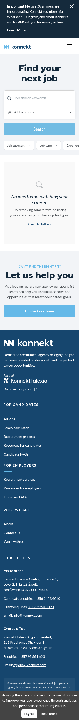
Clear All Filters (39, 224)
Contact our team (39, 311)
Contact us (12, 533)
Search (39, 129)
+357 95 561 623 (32, 656)
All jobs (9, 419)
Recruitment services (19, 479)
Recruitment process (19, 436)
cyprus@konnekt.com (29, 665)
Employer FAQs (15, 497)
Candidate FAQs (16, 454)
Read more (49, 713)
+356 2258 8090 (41, 607)
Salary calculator (16, 428)
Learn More (16, 30)
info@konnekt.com (27, 615)
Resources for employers (22, 488)
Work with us (14, 541)
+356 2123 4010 (47, 598)
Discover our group (18, 389)
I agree (29, 713)
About (8, 524)
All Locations (24, 112)
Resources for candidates (23, 445)
